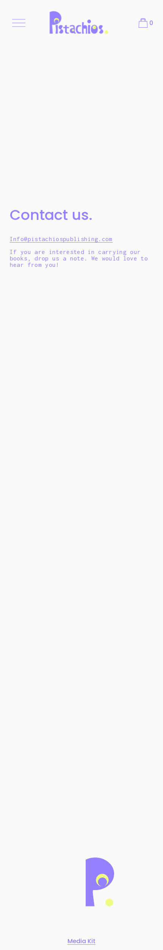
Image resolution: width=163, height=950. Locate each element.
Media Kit (81, 941)
